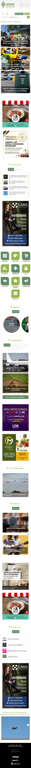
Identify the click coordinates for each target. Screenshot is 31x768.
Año (21, 169)
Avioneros (19, 348)
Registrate (19, 13)
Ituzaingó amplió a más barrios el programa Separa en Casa (15, 66)
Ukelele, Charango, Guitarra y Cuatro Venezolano (15, 550)
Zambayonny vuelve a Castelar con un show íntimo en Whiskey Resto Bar (18, 177)
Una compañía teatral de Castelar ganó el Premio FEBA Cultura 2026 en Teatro (18, 188)
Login (27, 13)
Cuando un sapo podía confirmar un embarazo (15, 389)
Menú (27, 5)
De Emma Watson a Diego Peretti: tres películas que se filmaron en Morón (15, 368)
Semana (11, 169)
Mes (17, 169)
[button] (28, 324)
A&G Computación (13, 639)
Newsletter (4, 17)
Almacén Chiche (12, 656)
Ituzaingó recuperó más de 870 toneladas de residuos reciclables (15, 43)
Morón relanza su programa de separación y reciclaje (15, 89)
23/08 (11, 324)
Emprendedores (16, 345)
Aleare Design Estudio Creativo (17, 651)
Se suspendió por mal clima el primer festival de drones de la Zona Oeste (17, 182)
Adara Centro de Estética (15, 645)
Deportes (11, 348)
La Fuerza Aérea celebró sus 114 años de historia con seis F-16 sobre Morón (17, 193)
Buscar (22, 5)
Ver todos (15, 311)
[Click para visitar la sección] (5, 256)
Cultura (25, 345)
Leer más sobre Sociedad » (15, 397)
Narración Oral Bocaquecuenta (15, 528)
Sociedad (7, 345)
